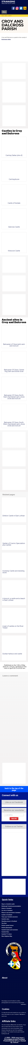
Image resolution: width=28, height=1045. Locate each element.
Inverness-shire (6, 39)
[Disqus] (14, 699)
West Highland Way (7, 936)
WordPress (16, 1041)
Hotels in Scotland (7, 908)
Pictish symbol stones (8, 925)
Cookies (5, 1009)
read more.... (23, 1004)
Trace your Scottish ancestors (10, 916)
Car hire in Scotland (7, 910)
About (4, 978)
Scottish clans (5, 919)
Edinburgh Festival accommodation (11, 906)
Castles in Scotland (7, 914)
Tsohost (15, 1042)
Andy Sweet (19, 1038)
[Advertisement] (14, 115)
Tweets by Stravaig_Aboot (7, 829)
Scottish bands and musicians (10, 929)
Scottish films (5, 931)
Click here (21, 1014)
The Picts (4, 923)
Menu (4, 12)
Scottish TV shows (7, 934)
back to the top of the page (14, 789)
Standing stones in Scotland (9, 921)
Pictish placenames (7, 927)
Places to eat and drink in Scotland (11, 912)
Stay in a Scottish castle (8, 904)
